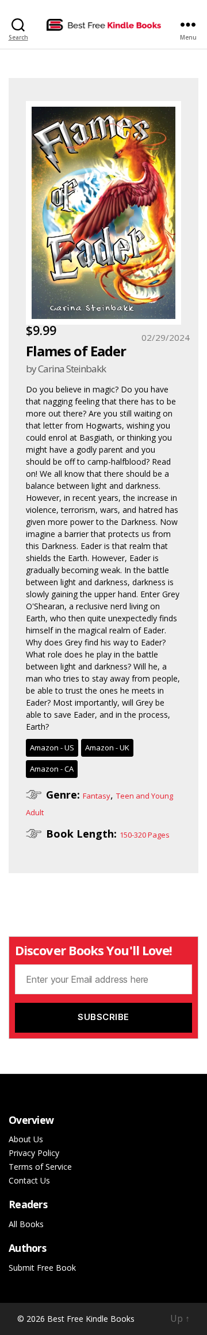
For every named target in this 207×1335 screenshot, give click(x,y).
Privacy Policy (34, 1152)
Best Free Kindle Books (91, 1318)
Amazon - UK (107, 747)
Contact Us (29, 1180)
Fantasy (96, 796)
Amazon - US (52, 747)
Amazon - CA (52, 769)
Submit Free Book (42, 1267)
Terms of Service (40, 1166)
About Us (26, 1139)
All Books (26, 1224)
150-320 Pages (145, 835)
